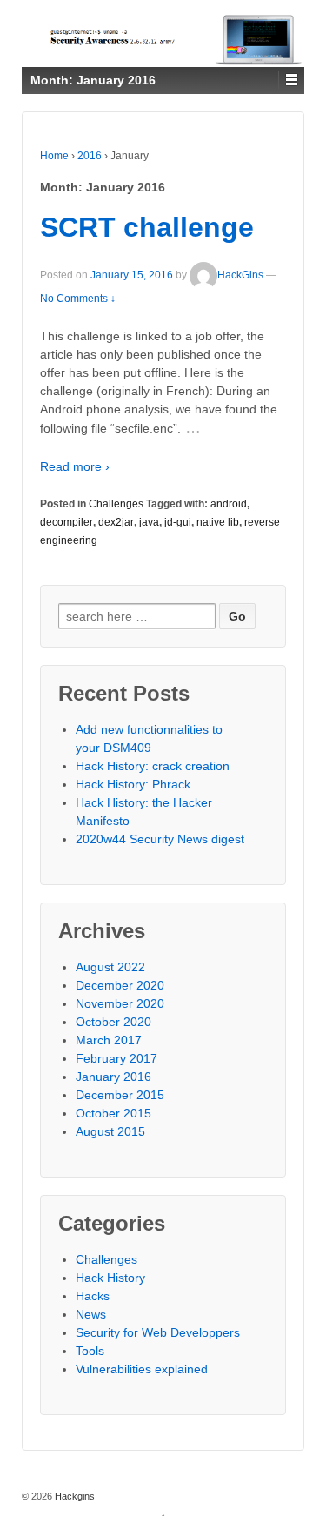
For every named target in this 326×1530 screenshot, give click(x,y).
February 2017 (116, 1058)
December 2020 (120, 985)
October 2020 (113, 1022)
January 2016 (113, 1077)
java (149, 522)
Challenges (116, 504)
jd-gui (177, 522)
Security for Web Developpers (158, 1332)
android (228, 504)
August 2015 (110, 1131)
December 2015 (120, 1095)
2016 (89, 156)
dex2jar (116, 522)
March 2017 (109, 1040)
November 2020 (120, 1003)
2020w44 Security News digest (160, 839)
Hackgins (73, 1496)
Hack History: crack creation (153, 766)
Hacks (93, 1296)
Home (54, 156)
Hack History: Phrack (133, 784)
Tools (90, 1351)
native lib (217, 522)
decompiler (66, 522)
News (91, 1314)
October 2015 (113, 1113)
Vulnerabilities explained (142, 1369)
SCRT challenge (147, 227)
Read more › (75, 466)
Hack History (110, 1278)
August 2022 (110, 967)
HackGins (240, 275)
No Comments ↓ (78, 298)
